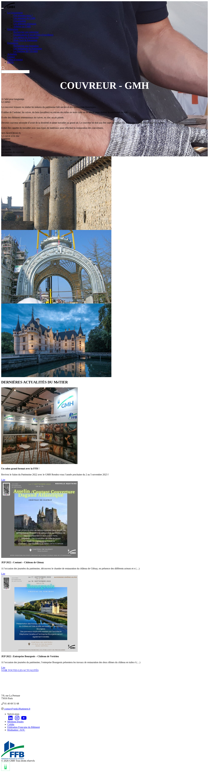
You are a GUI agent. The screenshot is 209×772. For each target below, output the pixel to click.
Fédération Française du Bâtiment (23, 727)
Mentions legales (15, 721)
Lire (3, 479)
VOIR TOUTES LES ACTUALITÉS (20, 670)
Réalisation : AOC (16, 730)
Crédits (10, 724)
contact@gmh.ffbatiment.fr (17, 708)
